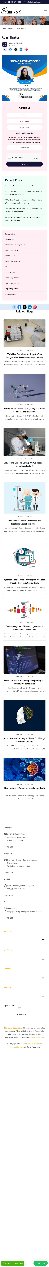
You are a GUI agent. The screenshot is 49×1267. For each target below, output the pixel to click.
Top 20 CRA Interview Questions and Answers (22, 186)
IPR (6, 267)
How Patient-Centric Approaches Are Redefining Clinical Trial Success (24, 522)
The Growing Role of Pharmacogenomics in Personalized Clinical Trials (24, 628)
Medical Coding (11, 272)
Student (11, 29)
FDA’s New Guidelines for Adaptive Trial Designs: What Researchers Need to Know (24, 356)
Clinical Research (11, 250)
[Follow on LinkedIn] (43, 1016)
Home (4, 29)
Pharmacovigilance (12, 283)
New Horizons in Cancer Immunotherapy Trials (24, 788)
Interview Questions (12, 261)
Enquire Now (40, 1263)
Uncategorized (10, 294)
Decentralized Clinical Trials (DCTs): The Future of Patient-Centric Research (24, 410)
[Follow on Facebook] (30, 1016)
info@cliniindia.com (38, 1037)
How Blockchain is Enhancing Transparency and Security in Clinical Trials (24, 682)
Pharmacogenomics (12, 278)
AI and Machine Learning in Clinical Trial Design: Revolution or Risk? (24, 740)
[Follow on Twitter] (34, 1016)
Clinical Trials (10, 256)
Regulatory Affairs (11, 289)
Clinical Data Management (15, 245)
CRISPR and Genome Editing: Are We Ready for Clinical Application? (24, 464)
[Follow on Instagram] (39, 1016)
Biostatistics (9, 239)
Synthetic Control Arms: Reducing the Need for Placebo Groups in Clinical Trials (24, 581)
